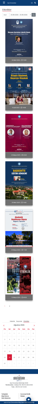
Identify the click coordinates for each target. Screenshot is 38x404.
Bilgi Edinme (5, 396)
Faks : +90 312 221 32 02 (19, 387)
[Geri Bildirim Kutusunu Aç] (28, 399)
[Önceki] (3, 325)
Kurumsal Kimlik (25, 394)
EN (32, 3)
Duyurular (19, 321)
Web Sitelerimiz (6, 398)
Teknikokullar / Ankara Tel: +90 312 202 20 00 (19, 385)
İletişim (22, 396)
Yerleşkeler (4, 394)
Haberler (12, 321)
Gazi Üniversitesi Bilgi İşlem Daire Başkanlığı (21, 402)
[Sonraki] (34, 325)
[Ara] (35, 3)
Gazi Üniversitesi (11, 3)
